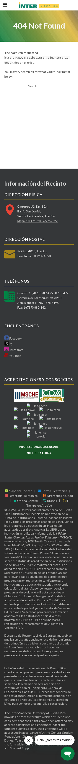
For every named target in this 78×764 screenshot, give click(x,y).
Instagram (16, 350)
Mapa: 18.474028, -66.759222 (37, 221)
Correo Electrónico (54, 491)
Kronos (51, 500)
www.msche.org (15, 541)
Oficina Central (27, 500)
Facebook (15, 338)
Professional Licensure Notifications (39, 450)
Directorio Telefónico (23, 495)
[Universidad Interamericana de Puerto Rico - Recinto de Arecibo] (39, 5)
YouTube (14, 355)
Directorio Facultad (59, 495)
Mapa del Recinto (20, 491)
